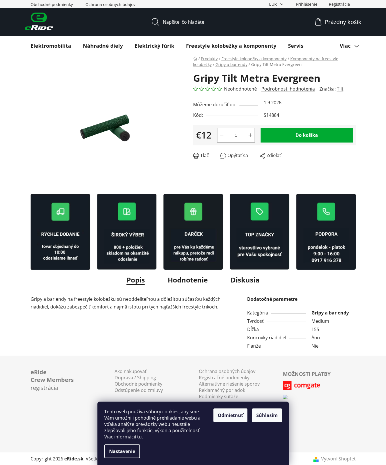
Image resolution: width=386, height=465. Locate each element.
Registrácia (339, 4)
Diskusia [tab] (245, 279)
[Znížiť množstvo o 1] (221, 135)
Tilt (340, 89)
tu (139, 437)
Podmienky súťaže (218, 396)
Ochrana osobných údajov (110, 4)
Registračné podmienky (224, 377)
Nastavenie (122, 451)
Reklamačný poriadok (222, 390)
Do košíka (306, 135)
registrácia (52, 380)
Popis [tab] (136, 279)
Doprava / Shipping (135, 377)
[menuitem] (51, 45)
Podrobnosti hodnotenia (288, 89)
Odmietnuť (230, 415)
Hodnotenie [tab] (188, 279)
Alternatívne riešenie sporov (229, 384)
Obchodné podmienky (52, 4)
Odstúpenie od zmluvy (139, 390)
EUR (273, 4)
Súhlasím (267, 415)
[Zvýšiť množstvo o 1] (250, 135)
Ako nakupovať (131, 371)
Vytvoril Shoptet (338, 459)
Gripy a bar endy (330, 313)
